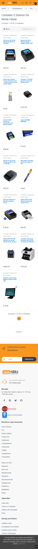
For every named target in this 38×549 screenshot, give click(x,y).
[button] (22, 2)
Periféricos (5, 486)
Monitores (5, 476)
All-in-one (5, 469)
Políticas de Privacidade (9, 510)
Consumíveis (6, 457)
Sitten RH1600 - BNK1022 (26, 120)
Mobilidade (5, 489)
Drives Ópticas (6, 427)
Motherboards (6, 473)
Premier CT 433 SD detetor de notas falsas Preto (26, 80)
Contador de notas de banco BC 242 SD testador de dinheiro (27, 240)
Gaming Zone (6, 483)
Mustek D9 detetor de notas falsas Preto (9, 201)
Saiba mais (21, 544)
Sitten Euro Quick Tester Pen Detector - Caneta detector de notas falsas (10, 81)
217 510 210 (14, 382)
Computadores (17, 8)
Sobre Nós (5, 503)
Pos (31, 8)
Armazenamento (7, 479)
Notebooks (5, 440)
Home (4, 8)
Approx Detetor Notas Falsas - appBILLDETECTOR (27, 41)
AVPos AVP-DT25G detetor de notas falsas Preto (26, 201)
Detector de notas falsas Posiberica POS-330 (9, 41)
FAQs (3, 513)
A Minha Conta (7, 523)
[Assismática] (12, 2)
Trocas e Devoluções (9, 533)
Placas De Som (7, 463)
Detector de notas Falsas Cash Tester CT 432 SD (9, 162)
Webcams (5, 466)
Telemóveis (5, 447)
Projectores (5, 437)
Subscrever (29, 359)
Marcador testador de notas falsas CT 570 (27, 162)
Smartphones (6, 453)
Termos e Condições (9, 506)
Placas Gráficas (7, 433)
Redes (4, 493)
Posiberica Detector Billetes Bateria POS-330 (10, 279)
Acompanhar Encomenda (10, 527)
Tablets (4, 450)
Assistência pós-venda (9, 530)
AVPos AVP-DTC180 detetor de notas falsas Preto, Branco (10, 240)
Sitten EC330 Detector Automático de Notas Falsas (8, 122)
